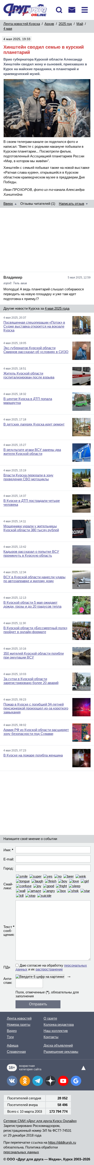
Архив (49, 24)
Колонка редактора (59, 1024)
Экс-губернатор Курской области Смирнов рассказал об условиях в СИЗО (35, 350)
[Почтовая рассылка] (72, 10)
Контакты (51, 1037)
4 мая (7, 29)
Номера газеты (18, 1024)
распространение (49, 969)
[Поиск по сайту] (59, 10)
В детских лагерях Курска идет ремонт (34, 424)
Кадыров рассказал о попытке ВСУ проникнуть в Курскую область (31, 553)
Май (79, 24)
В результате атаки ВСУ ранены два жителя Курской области (32, 452)
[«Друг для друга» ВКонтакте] (12, 1081)
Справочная (16, 1052)
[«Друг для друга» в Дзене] (50, 1081)
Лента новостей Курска (21, 24)
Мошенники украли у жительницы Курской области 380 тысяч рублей (31, 528)
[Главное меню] (85, 10)
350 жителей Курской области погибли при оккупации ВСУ (33, 655)
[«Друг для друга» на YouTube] (63, 1081)
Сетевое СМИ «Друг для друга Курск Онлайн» (40, 1121)
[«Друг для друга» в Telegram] (37, 1081)
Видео (12, 1031)
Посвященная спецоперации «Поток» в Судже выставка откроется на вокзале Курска (34, 326)
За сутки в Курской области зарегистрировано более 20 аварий (30, 681)
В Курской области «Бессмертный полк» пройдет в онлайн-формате (35, 630)
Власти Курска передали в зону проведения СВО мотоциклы (28, 477)
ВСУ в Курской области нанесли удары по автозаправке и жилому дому (34, 579)
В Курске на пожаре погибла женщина (33, 755)
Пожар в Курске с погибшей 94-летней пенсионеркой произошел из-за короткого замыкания (35, 708)
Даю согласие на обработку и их (51, 967)
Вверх (8, 204)
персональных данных (21, 1152)
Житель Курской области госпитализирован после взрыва (28, 375)
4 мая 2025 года (57, 308)
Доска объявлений (58, 1045)
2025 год (65, 24)
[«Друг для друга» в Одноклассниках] (25, 1081)
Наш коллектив (56, 1031)
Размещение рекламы (61, 1052)
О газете (50, 1018)
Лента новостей (19, 1018)
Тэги (10, 1037)
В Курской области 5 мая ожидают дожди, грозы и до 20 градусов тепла (32, 604)
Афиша (12, 1045)
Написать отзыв (71, 204)
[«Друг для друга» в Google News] (76, 1081)
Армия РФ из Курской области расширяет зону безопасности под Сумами (36, 732)
